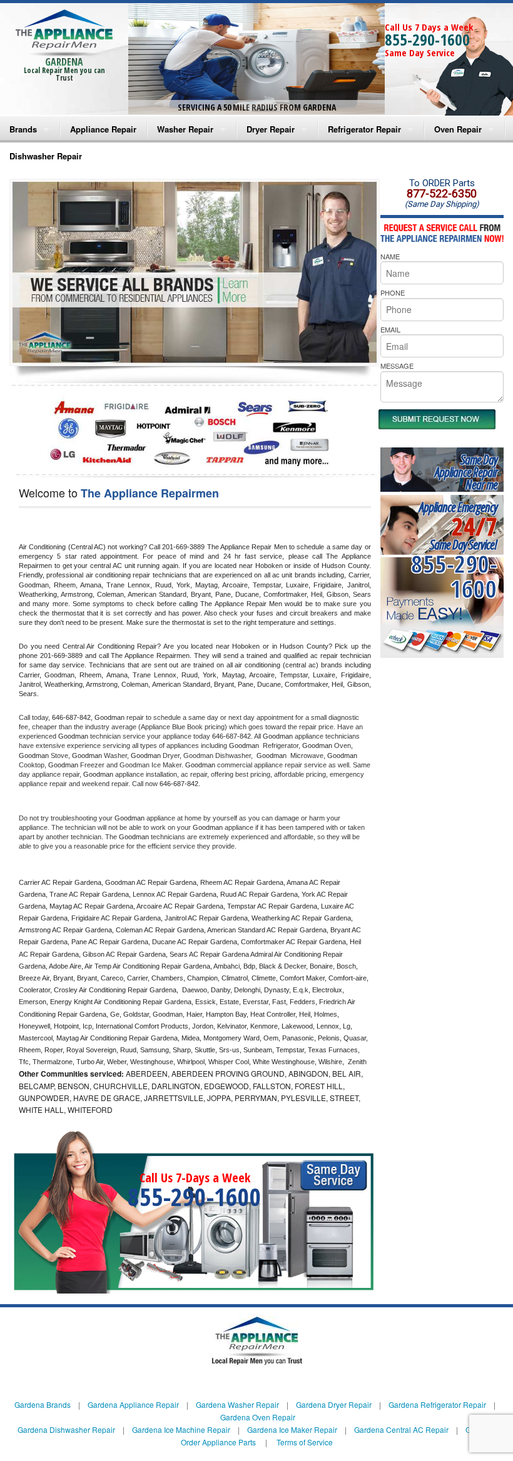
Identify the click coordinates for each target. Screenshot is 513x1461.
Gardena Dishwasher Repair (66, 1429)
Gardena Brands (42, 1404)
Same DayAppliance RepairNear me (466, 472)
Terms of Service (305, 1442)
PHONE (392, 292)
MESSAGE (397, 366)
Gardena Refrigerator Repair (437, 1404)
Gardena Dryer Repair (334, 1404)
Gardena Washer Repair (237, 1404)
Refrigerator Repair (364, 129)
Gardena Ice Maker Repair (292, 1429)
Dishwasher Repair (45, 156)
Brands (23, 129)
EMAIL (390, 329)
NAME (390, 256)
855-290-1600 (427, 39)
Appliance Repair (103, 129)
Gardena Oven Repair (257, 1417)
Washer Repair (185, 129)
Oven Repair (458, 129)
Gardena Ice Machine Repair (181, 1429)
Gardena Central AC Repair (401, 1429)
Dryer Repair (270, 129)
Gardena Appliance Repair (133, 1404)
